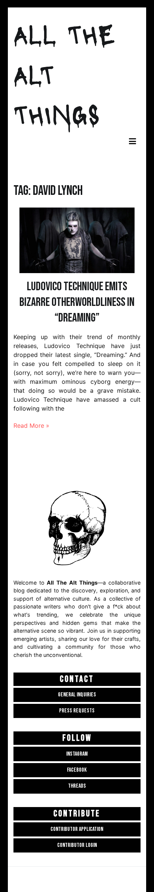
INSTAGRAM (77, 753)
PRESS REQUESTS (77, 710)
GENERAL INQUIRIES (77, 694)
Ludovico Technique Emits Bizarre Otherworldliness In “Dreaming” (77, 302)
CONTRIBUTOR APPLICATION (76, 829)
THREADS (77, 786)
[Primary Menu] (132, 142)
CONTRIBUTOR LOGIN (77, 845)
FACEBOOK (77, 770)
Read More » (31, 425)
